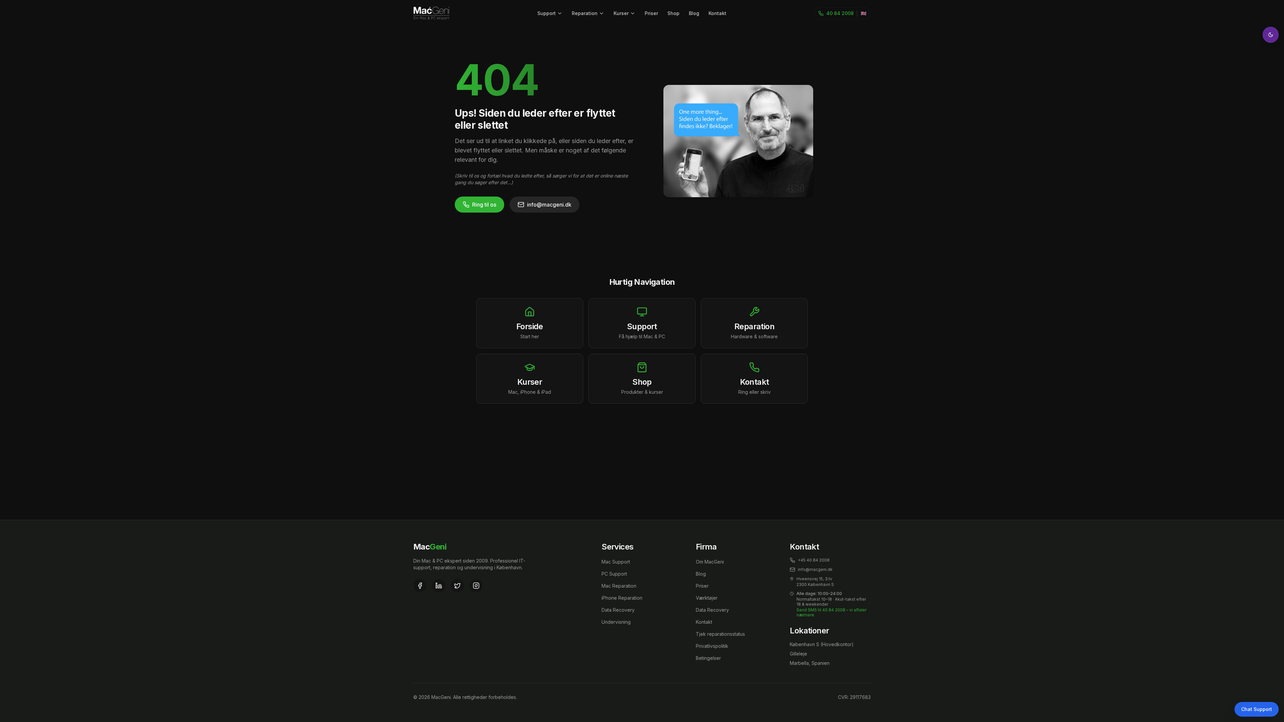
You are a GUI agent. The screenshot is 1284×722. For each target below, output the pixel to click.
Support (546, 13)
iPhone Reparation (622, 598)
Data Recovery (618, 610)
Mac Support (616, 562)
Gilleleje (798, 653)
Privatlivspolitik (712, 646)
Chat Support (1256, 709)
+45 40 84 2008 (814, 560)
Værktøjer (707, 598)
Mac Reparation (619, 586)
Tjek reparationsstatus (720, 634)
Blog (694, 13)
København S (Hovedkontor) (822, 644)
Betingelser (708, 658)
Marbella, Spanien (810, 663)
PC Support (614, 574)
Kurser (621, 13)
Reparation (585, 13)
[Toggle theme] (1271, 35)
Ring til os (484, 204)
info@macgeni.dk (549, 204)
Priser (651, 13)
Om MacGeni (710, 562)
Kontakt (717, 13)
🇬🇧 (863, 13)
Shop (673, 13)
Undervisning (616, 622)
